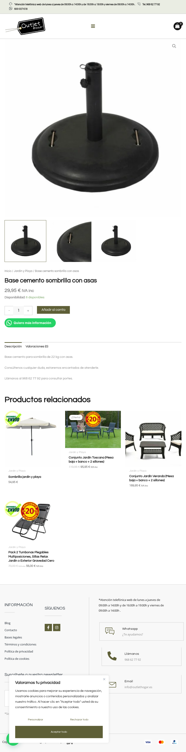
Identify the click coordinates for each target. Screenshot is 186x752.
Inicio (8, 271)
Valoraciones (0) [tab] (37, 346)
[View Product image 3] (116, 241)
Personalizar (35, 719)
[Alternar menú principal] (93, 26)
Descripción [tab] (13, 346)
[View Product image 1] (25, 241)
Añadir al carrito (53, 309)
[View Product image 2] (70, 241)
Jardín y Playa (23, 271)
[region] (59, 709)
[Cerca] (104, 679)
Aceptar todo (59, 731)
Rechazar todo (79, 719)
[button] (174, 46)
